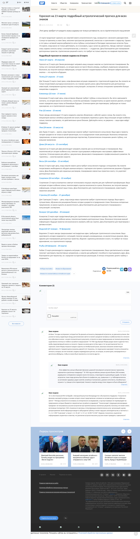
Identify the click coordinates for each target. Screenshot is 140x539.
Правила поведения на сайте (48, 483)
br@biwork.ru (89, 499)
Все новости (16, 323)
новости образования (63, 269)
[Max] (129, 269)
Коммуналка (74, 3)
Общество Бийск (46, 269)
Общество (63, 3)
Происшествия (86, 3)
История (63, 9)
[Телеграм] (121, 269)
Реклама (52, 475)
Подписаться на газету (48, 518)
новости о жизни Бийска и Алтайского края (55, 273)
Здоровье (54, 9)
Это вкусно (72, 9)
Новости (54, 3)
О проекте (42, 475)
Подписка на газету (65, 475)
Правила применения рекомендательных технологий (57, 492)
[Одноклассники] (104, 272)
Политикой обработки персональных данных (96, 533)
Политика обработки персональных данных (53, 487)
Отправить (125, 322)
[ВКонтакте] (104, 268)
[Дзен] (125, 269)
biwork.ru (112, 494)
